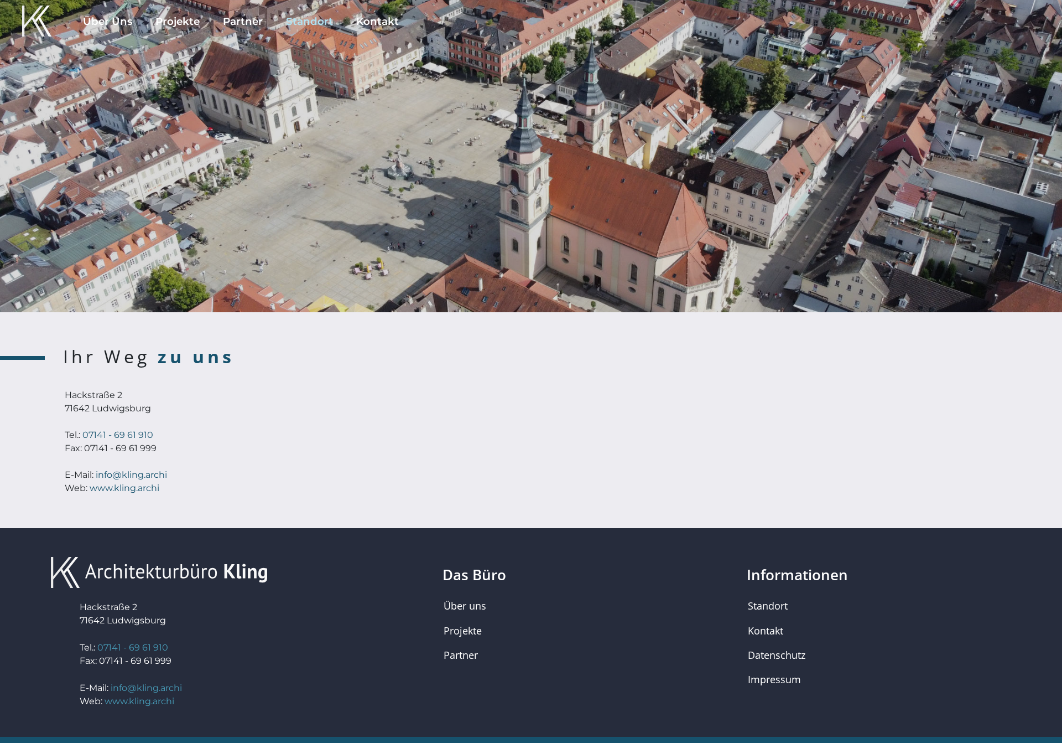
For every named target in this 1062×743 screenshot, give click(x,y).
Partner (243, 21)
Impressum (774, 679)
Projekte (177, 21)
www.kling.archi (124, 488)
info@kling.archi (131, 474)
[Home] (31, 21)
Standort (309, 21)
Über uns (465, 605)
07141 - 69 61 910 (117, 435)
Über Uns (107, 21)
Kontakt (377, 21)
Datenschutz (776, 655)
